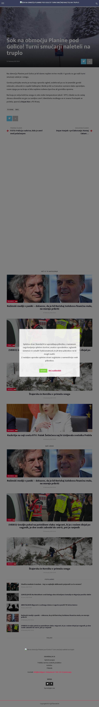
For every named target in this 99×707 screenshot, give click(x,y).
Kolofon (49, 665)
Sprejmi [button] (43, 370)
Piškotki (49, 668)
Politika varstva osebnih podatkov (49, 662)
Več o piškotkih (55, 370)
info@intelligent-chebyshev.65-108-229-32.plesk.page (52, 672)
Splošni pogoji (49, 660)
